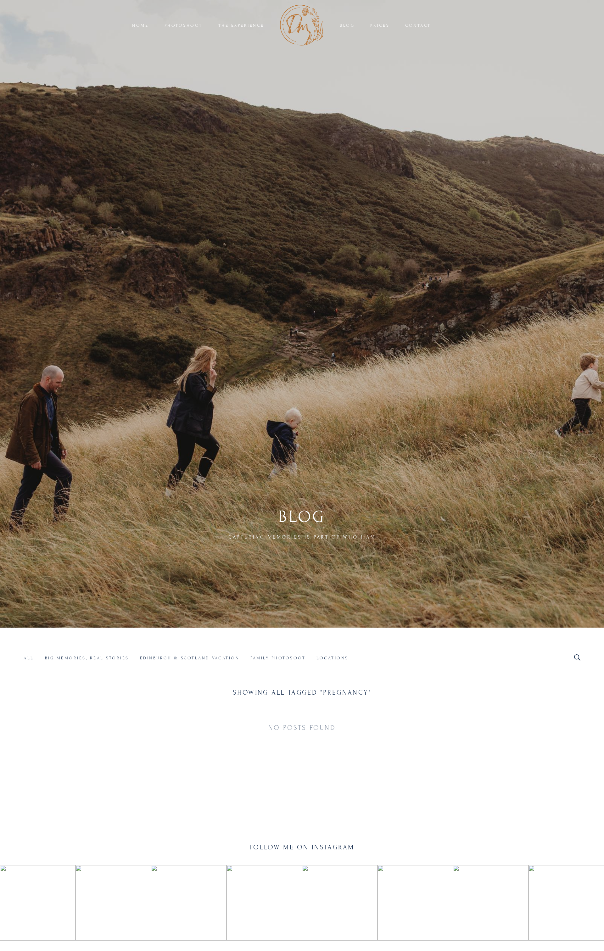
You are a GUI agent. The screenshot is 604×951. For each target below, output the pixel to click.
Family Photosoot (277, 658)
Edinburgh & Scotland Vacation (190, 658)
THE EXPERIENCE (241, 25)
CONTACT (418, 25)
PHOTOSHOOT (184, 25)
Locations (332, 658)
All (29, 658)
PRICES (379, 25)
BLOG (347, 25)
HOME (140, 25)
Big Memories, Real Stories (87, 658)
